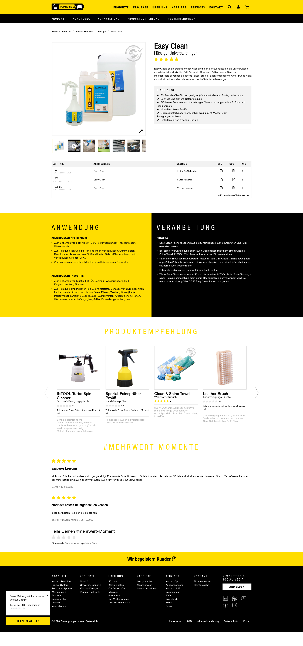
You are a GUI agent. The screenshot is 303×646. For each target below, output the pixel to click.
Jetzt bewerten (28, 621)
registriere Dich (88, 543)
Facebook (225, 605)
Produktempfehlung (144, 18)
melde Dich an (65, 543)
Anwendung (81, 18)
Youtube (244, 598)
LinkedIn (225, 598)
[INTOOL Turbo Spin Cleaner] (78, 367)
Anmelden (237, 586)
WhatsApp (235, 598)
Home (55, 31)
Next (143, 91)
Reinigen (101, 31)
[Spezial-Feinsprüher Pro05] (127, 367)
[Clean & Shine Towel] (176, 367)
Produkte (66, 31)
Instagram (235, 605)
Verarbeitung (109, 18)
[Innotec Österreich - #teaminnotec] (68, 6)
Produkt (58, 18)
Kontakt (247, 621)
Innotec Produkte (84, 31)
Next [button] (256, 392)
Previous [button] (46, 392)
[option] (78, 393)
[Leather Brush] (225, 367)
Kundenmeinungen (182, 18)
